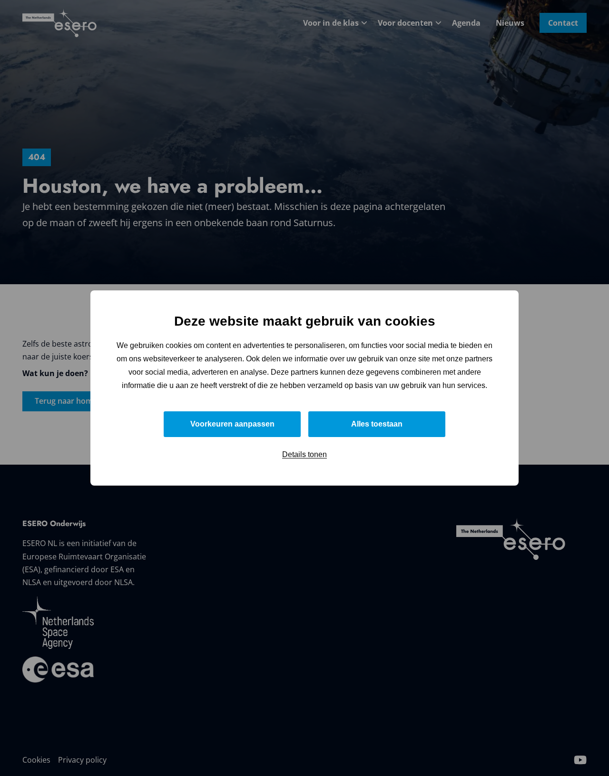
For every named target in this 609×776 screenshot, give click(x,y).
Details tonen (304, 454)
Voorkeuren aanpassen (232, 424)
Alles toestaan (377, 424)
